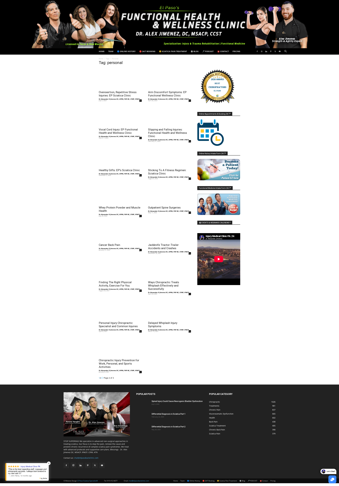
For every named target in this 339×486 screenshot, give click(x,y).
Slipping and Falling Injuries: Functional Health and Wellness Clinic (167, 133)
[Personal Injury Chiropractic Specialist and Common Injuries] (120, 309)
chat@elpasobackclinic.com (86, 458)
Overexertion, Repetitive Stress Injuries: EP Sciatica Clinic (118, 94)
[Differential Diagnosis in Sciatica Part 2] (143, 430)
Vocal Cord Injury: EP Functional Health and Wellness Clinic (118, 131)
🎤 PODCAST (208, 51)
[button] (285, 51)
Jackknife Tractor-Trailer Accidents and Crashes (163, 246)
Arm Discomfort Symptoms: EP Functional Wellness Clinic (167, 94)
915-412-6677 (112, 481)
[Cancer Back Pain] (120, 231)
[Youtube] (280, 51)
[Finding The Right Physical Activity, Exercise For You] (120, 268)
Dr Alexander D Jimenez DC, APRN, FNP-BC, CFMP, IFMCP (119, 99)
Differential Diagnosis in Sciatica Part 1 (168, 414)
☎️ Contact (223, 51)
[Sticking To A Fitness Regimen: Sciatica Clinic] (169, 156)
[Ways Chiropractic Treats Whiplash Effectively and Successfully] (169, 268)
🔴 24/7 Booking (147, 51)
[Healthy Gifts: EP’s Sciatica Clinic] (120, 156)
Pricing (236, 51)
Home (101, 51)
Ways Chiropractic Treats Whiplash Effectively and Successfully (163, 285)
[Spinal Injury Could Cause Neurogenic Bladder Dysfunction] (143, 404)
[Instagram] (262, 51)
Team (110, 51)
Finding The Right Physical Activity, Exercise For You (115, 284)
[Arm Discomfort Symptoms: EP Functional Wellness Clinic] (169, 78)
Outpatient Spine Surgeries (164, 207)
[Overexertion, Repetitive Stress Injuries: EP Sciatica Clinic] (120, 78)
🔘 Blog (195, 51)
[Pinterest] (271, 51)
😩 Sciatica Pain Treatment (173, 51)
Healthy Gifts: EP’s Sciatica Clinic (119, 170)
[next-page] (103, 378)
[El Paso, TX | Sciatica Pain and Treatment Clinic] (169, 24)
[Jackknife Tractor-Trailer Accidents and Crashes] (169, 231)
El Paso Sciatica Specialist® (88, 481)
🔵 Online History (126, 51)
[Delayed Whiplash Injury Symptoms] (169, 309)
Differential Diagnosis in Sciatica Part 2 (168, 427)
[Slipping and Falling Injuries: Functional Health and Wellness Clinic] (169, 115)
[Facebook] (257, 51)
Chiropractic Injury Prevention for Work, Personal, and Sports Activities (119, 364)
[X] (275, 51)
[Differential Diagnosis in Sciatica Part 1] (143, 417)
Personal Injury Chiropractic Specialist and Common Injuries (118, 324)
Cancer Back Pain (109, 245)
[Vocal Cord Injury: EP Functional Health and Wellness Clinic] (120, 115)
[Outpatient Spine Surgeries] (169, 193)
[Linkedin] (266, 51)
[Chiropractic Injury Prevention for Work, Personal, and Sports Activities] (120, 346)
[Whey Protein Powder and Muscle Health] (120, 193)
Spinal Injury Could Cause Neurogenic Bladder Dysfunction (177, 401)
